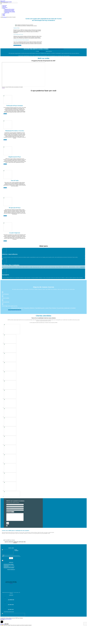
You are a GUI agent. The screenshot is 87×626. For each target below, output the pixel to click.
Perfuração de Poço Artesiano (8, 564)
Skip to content (2, 0)
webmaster (4, 17)
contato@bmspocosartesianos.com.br (9, 611)
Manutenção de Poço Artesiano (9, 567)
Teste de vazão (6, 565)
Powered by (2, 624)
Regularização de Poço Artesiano (9, 566)
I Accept (3, 87)
